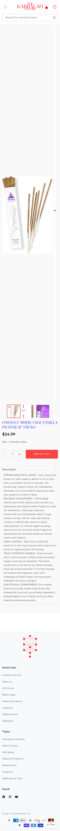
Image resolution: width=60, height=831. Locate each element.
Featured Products (12, 701)
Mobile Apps (9, 695)
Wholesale (7, 721)
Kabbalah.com (10, 714)
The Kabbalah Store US (20, 813)
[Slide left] (3, 412)
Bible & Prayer (10, 746)
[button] (5, 7)
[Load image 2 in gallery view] (28, 411)
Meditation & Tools (12, 779)
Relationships (9, 765)
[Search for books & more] (54, 17)
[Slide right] (52, 412)
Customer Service (11, 675)
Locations (7, 708)
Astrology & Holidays (13, 739)
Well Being (8, 752)
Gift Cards (8, 688)
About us (7, 682)
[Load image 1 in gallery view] (13, 411)
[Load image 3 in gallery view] (42, 411)
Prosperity (7, 772)
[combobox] (30, 17)
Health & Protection (12, 759)
